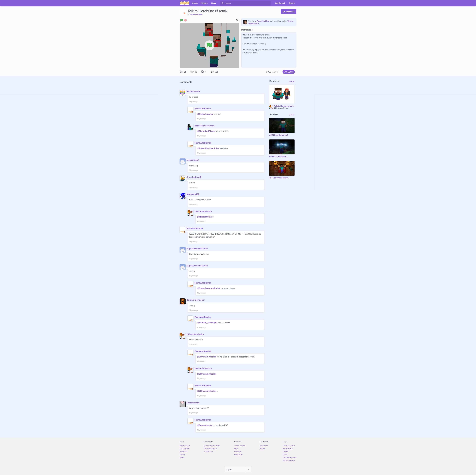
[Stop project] (186, 20)
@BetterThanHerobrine (208, 148)
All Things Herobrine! (278, 135)
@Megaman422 (204, 216)
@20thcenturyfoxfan (206, 356)
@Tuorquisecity (204, 425)
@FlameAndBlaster (206, 131)
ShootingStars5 (194, 177)
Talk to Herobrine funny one (284, 106)
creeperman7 (193, 159)
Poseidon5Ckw (263, 21)
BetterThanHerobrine (204, 125)
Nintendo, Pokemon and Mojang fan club (279, 156)
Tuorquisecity (193, 402)
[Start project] (182, 20)
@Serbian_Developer (207, 322)
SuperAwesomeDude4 (197, 248)
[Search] (222, 3)
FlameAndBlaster (196, 14)
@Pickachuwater (205, 114)
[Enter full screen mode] (237, 20)
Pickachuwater (193, 91)
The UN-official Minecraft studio (279, 178)
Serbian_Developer (196, 299)
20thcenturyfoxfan (203, 211)
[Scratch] (185, 3)
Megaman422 (193, 194)
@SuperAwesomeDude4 (208, 288)
